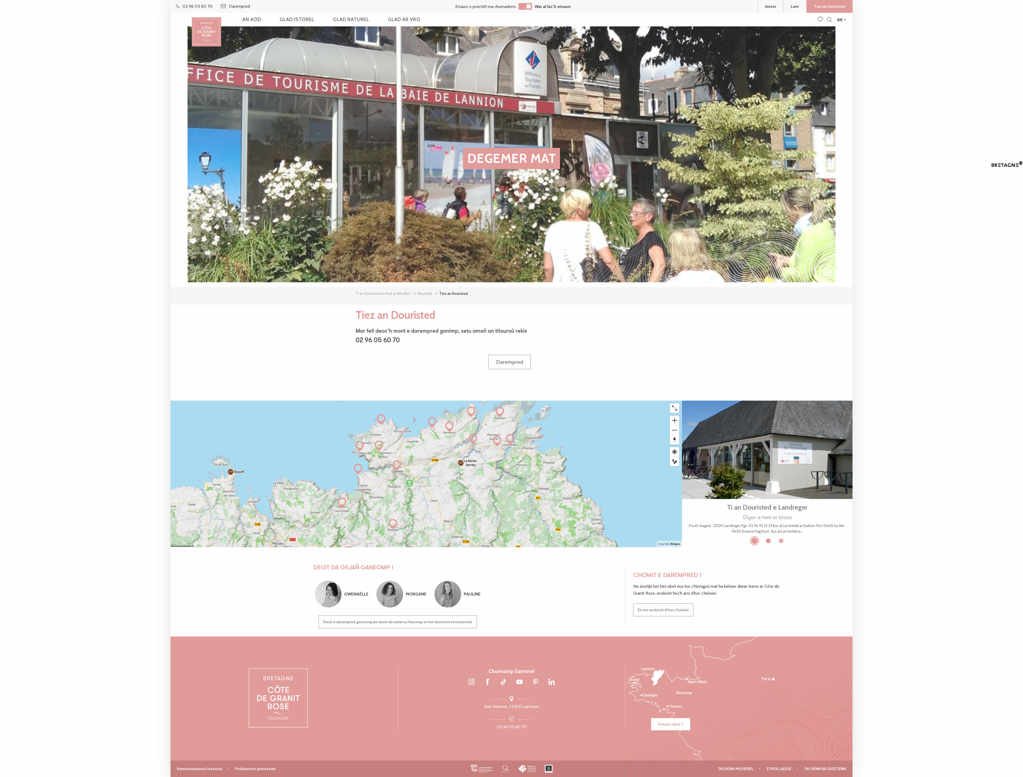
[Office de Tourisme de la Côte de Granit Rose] (206, 27)
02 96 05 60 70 (512, 726)
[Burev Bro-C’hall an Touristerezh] (527, 769)
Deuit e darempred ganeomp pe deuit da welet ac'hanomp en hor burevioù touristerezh (397, 621)
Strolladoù (778, 768)
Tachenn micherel (736, 768)
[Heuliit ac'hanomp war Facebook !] (488, 682)
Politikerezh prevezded (255, 768)
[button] (829, 20)
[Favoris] (820, 19)
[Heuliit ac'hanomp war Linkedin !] (551, 682)
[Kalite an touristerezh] (505, 769)
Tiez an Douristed (829, 6)
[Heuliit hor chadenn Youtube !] (519, 682)
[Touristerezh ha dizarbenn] (549, 769)
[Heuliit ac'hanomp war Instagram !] (472, 682)
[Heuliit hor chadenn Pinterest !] (535, 682)
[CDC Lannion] (481, 769)
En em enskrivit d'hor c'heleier (663, 609)
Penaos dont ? (670, 724)
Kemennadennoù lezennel (199, 768)
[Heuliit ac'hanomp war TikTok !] (504, 682)
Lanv (795, 6)
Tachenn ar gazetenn (825, 768)
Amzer (770, 6)
